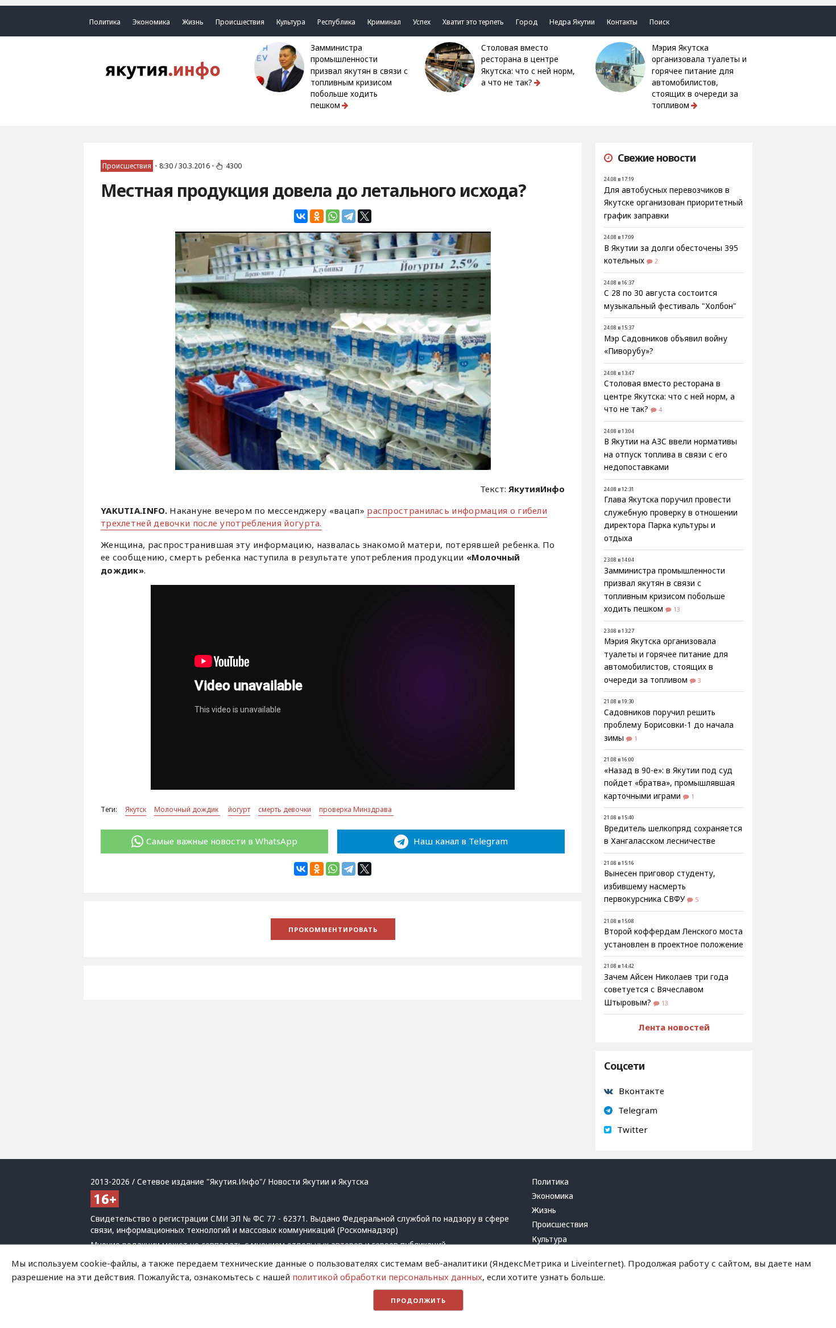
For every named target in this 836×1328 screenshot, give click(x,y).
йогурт (239, 809)
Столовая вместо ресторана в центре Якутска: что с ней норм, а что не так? (528, 65)
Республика (336, 22)
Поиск (659, 22)
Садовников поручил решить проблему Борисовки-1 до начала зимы (669, 725)
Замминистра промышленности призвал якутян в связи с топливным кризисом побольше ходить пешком (359, 76)
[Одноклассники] (317, 216)
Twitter (632, 1129)
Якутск (135, 809)
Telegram (637, 1110)
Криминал (384, 22)
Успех (422, 22)
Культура (290, 22)
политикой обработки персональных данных (387, 1276)
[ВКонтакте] (301, 216)
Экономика (151, 22)
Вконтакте (641, 1090)
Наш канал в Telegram (459, 841)
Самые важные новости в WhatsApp (221, 841)
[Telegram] (348, 216)
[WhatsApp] (333, 216)
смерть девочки (284, 809)
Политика (105, 22)
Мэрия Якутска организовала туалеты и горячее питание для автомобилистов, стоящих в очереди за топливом (699, 76)
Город (526, 22)
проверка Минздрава (356, 809)
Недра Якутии (572, 22)
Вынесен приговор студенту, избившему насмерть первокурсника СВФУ (659, 886)
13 (676, 609)
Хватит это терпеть (473, 22)
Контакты (622, 22)
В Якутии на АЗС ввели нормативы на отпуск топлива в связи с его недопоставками (670, 454)
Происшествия (240, 22)
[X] (364, 216)
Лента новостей (674, 1027)
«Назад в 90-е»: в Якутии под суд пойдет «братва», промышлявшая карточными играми (669, 783)
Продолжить (418, 1300)
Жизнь (193, 22)
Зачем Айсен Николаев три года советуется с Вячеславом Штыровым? (666, 990)
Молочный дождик (187, 809)
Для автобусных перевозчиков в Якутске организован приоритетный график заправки (673, 203)
